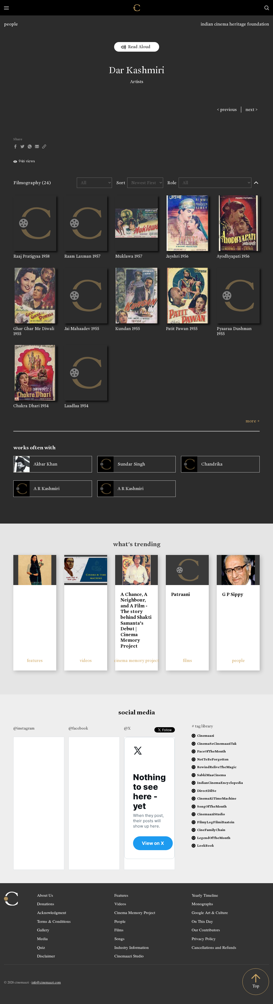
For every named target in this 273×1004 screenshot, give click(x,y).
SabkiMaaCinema (211, 775)
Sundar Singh (131, 464)
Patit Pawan (177, 328)
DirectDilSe (206, 791)
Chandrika (211, 464)
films (187, 660)
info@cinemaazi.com (46, 982)
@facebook (78, 728)
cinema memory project (136, 660)
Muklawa (124, 256)
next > (252, 109)
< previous (227, 109)
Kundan (123, 328)
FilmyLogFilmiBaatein (215, 822)
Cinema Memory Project (134, 912)
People (120, 921)
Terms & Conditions (54, 921)
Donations (45, 903)
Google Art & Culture (210, 912)
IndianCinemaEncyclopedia (220, 783)
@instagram (23, 728)
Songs (119, 938)
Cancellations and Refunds (214, 947)
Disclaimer (46, 955)
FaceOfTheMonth (211, 751)
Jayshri (172, 256)
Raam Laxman (77, 256)
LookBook (205, 845)
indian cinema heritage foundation (235, 24)
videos (86, 660)
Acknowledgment (51, 912)
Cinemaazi (205, 736)
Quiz (41, 947)
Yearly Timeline (205, 895)
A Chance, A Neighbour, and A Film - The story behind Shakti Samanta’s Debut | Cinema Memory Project (136, 620)
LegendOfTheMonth (213, 838)
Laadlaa (71, 405)
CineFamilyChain (211, 830)
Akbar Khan (45, 464)
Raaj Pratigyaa (27, 256)
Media (42, 938)
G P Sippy (232, 594)
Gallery (43, 929)
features (35, 660)
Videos (120, 903)
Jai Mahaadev (77, 328)
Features (121, 895)
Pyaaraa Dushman (234, 328)
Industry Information (131, 947)
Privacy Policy (204, 938)
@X (127, 728)
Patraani (180, 594)
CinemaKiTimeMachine (216, 798)
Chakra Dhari (26, 405)
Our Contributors (206, 929)
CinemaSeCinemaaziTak (216, 744)
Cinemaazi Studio (129, 955)
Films (118, 929)
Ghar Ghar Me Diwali (33, 328)
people (11, 24)
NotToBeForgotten (212, 759)
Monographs (202, 903)
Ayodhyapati (228, 256)
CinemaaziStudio (211, 814)
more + (253, 421)
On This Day (202, 921)
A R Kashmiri (46, 488)
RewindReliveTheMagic (216, 767)
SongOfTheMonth (212, 806)
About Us (45, 895)
